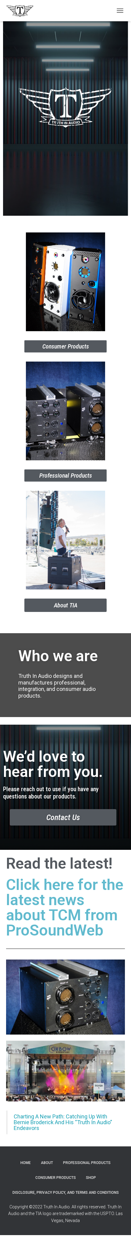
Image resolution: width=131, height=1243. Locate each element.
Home (25, 1163)
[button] (65, 346)
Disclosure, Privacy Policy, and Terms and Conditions (65, 1192)
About (47, 1163)
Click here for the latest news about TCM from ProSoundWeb (64, 907)
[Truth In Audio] (22, 10)
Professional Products (87, 1163)
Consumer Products (55, 1178)
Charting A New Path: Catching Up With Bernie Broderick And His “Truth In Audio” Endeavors (63, 1122)
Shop (91, 1178)
